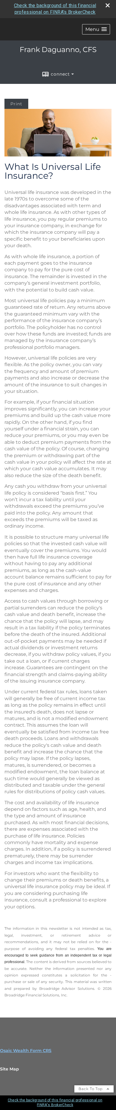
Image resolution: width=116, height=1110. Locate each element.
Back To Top (91, 1089)
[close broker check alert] (107, 5)
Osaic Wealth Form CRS (25, 1050)
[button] (96, 29)
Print (16, 103)
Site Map (9, 1069)
